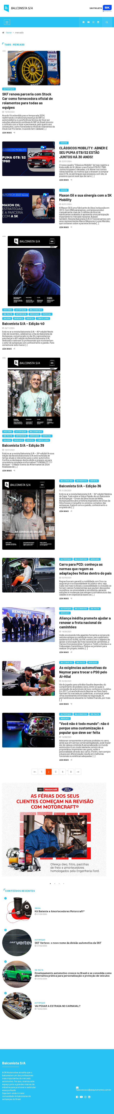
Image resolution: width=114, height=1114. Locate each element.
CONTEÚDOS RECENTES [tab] (20, 891)
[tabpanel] (57, 829)
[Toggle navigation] (7, 22)
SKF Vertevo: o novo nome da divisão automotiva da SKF (68, 942)
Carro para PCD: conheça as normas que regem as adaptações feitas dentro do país (85, 568)
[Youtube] (88, 22)
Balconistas (36, 310)
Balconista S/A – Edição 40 (23, 323)
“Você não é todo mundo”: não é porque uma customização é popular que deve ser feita (84, 728)
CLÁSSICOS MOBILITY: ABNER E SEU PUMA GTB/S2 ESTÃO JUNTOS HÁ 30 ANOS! (83, 152)
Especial (47, 314)
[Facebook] (83, 22)
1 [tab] (50, 883)
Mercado (18, 318)
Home (9, 32)
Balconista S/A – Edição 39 (23, 445)
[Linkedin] (98, 22)
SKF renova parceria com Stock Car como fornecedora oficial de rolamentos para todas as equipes (27, 100)
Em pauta (8, 314)
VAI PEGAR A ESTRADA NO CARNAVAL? (57, 1005)
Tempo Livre (43, 318)
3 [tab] (59, 883)
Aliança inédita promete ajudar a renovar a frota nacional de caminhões (85, 622)
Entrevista (21, 314)
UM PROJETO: (96, 8)
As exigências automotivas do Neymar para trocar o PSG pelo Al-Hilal (83, 672)
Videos (64, 143)
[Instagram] (93, 22)
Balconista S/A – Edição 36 (80, 486)
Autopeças (9, 89)
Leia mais (7, 133)
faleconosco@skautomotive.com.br (93, 1090)
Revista (30, 318)
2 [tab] (54, 883)
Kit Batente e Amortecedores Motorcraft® (60, 911)
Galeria (7, 318)
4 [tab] (63, 883)
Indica (38, 908)
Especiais (34, 314)
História (8, 310)
